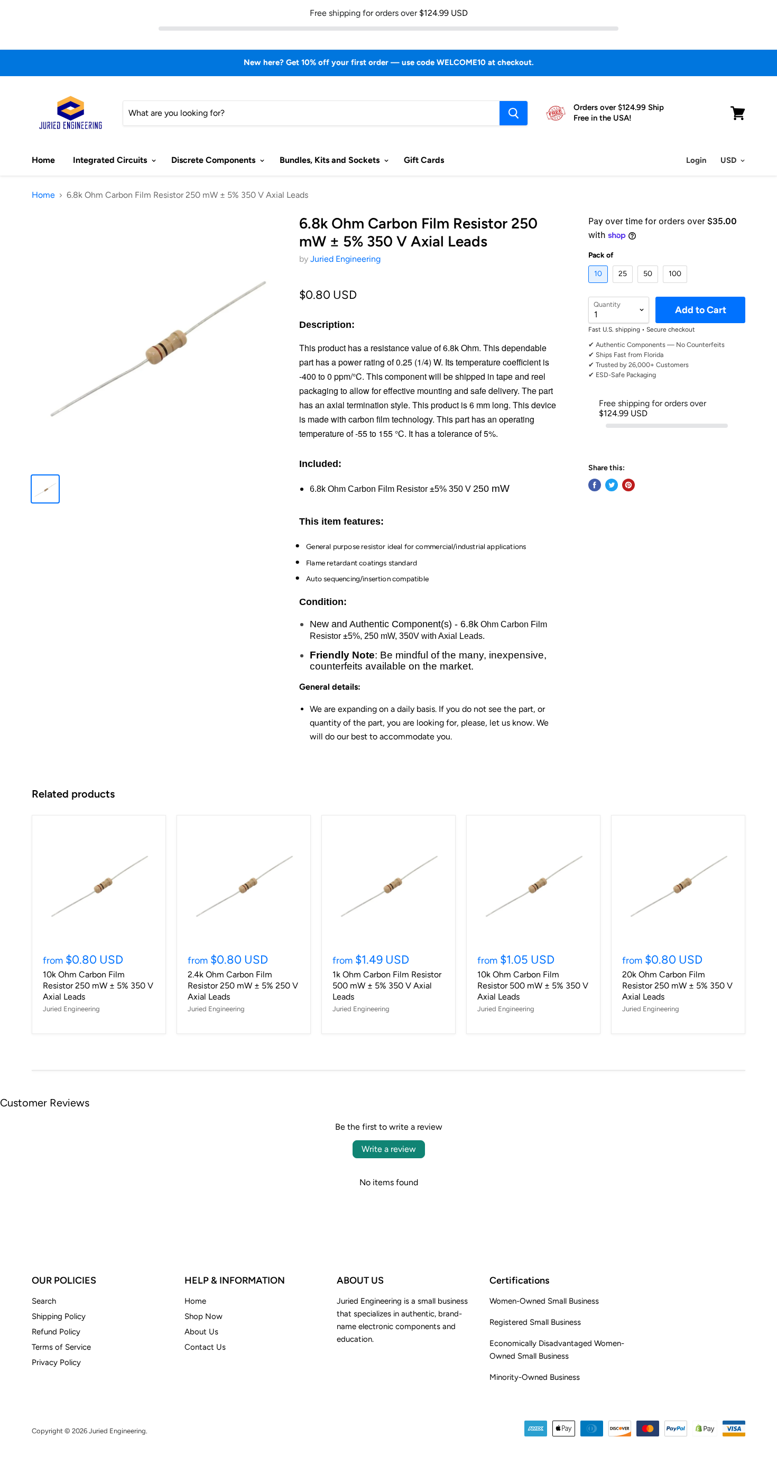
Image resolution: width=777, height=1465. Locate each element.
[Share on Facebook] (594, 485)
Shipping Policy (59, 1316)
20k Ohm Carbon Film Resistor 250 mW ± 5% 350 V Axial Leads (677, 985)
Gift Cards (424, 160)
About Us (201, 1331)
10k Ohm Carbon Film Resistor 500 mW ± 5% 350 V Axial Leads (532, 985)
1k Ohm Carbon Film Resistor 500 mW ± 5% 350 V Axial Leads (386, 985)
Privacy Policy (56, 1362)
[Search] (514, 113)
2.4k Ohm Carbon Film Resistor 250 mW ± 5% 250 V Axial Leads (243, 985)
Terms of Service (61, 1347)
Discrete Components (214, 160)
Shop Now (203, 1316)
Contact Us (205, 1347)
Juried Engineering (345, 259)
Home (43, 160)
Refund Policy (56, 1331)
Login (696, 160)
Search (44, 1301)
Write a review (389, 1149)
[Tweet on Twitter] (611, 485)
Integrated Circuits (111, 160)
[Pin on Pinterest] (628, 485)
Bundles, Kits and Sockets (331, 160)
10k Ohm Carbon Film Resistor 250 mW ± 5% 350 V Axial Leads (98, 985)
